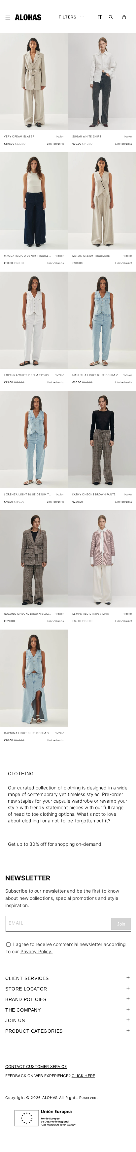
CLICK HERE (83, 1075)
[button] (9, 17)
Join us (15, 1020)
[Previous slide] (8, 87)
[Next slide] (59, 87)
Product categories (34, 1031)
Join (121, 924)
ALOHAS (50, 1097)
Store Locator (26, 988)
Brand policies (25, 999)
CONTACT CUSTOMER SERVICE (36, 1066)
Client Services (27, 978)
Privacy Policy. (36, 951)
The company (23, 1010)
